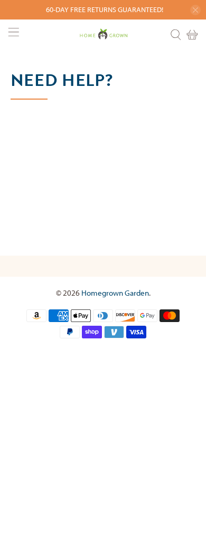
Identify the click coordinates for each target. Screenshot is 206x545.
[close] (195, 10)
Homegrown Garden (115, 293)
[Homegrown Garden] (103, 35)
